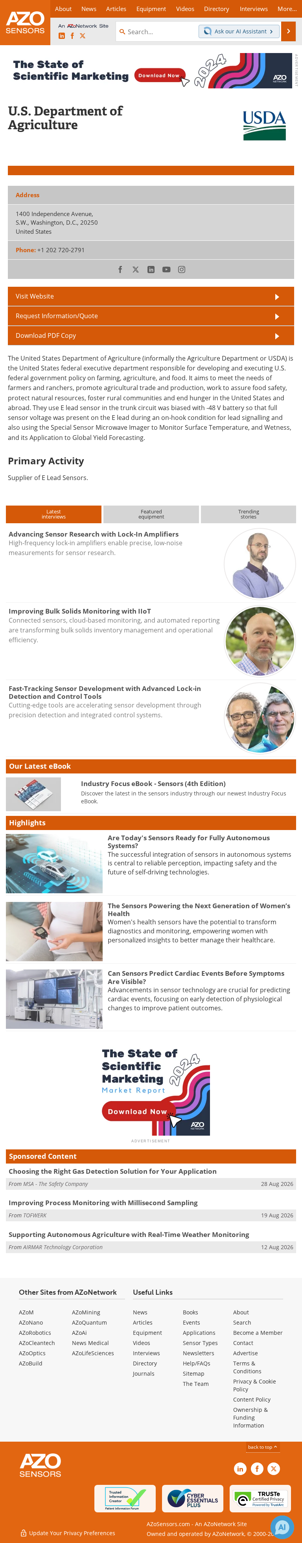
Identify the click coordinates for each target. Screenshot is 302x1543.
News (140, 1312)
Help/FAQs (196, 1363)
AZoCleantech (37, 1343)
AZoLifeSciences (93, 1353)
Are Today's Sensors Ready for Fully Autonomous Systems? (189, 841)
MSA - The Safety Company (55, 1183)
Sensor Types (200, 1343)
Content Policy (252, 1399)
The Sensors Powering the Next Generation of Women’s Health (199, 909)
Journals (144, 1373)
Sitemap (193, 1373)
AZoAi (79, 1332)
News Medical (90, 1343)
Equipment (147, 1332)
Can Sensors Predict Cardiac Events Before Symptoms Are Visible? (196, 977)
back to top (260, 1447)
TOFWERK (34, 1215)
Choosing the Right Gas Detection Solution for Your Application (113, 1171)
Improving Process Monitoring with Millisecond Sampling (103, 1202)
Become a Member (258, 1332)
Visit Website (35, 296)
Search (242, 1322)
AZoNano (31, 1322)
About (241, 1312)
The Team (196, 1383)
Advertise (245, 1353)
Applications (199, 1332)
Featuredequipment (151, 514)
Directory (145, 1363)
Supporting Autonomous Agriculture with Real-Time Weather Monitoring (129, 1234)
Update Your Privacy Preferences (71, 1533)
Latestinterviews (54, 514)
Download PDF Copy (46, 335)
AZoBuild (30, 1363)
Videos (141, 1343)
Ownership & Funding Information (250, 1417)
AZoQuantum (89, 1322)
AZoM (26, 1312)
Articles (143, 1322)
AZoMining (86, 1312)
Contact (243, 1343)
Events (191, 1322)
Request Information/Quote (57, 316)
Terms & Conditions (247, 1367)
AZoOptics (32, 1353)
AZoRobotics (35, 1332)
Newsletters (198, 1353)
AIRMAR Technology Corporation (63, 1247)
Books (190, 1312)
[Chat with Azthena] (282, 1527)
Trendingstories (248, 514)
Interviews (146, 1353)
